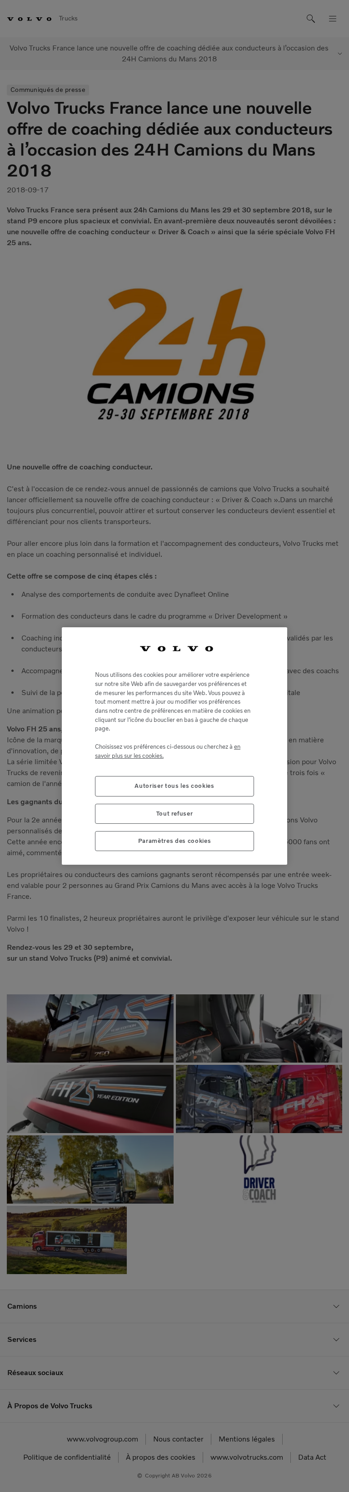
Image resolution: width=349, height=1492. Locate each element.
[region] (174, 746)
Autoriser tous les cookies (174, 785)
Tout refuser (174, 813)
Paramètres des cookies (174, 840)
